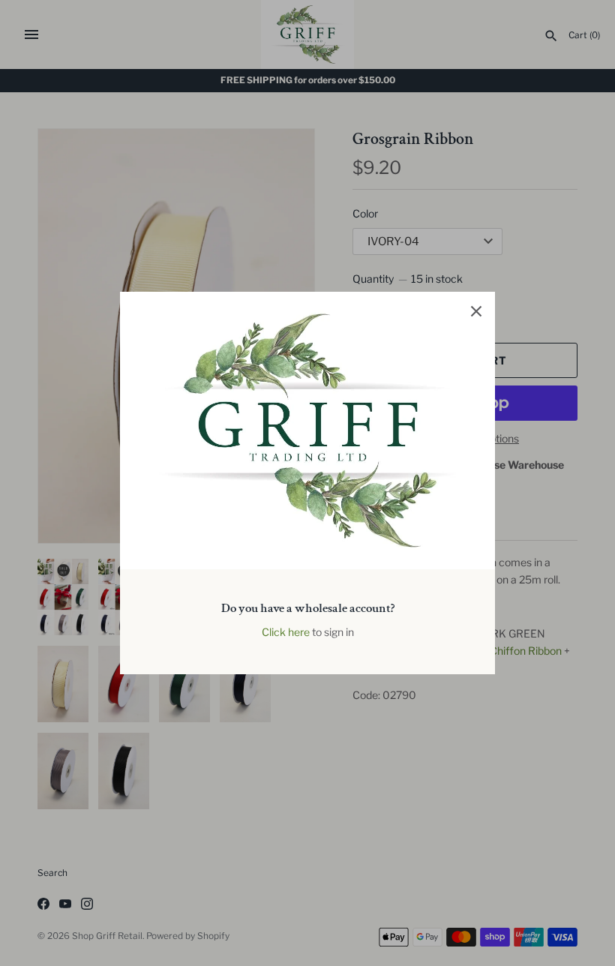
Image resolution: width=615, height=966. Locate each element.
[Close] (476, 310)
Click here (286, 632)
